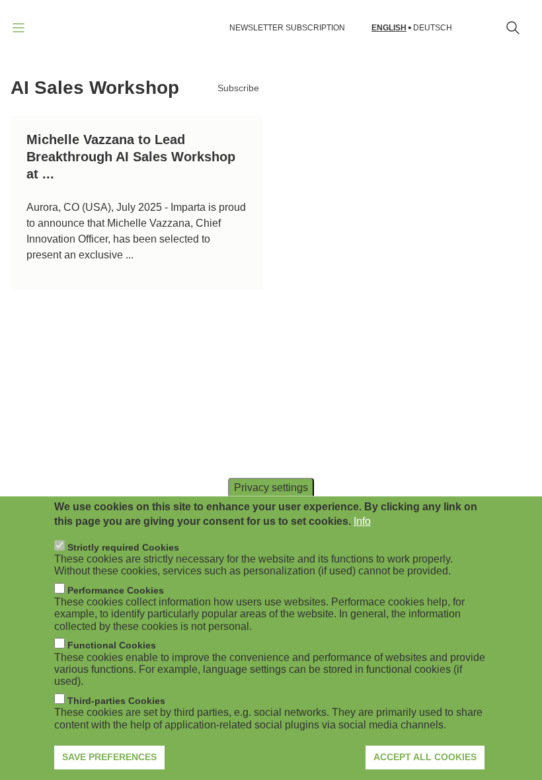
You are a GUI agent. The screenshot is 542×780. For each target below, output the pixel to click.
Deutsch (432, 28)
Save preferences (109, 757)
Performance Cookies (115, 590)
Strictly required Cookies (123, 547)
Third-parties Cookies (116, 700)
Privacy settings (271, 486)
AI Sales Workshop (95, 87)
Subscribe (238, 88)
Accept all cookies (425, 757)
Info (362, 521)
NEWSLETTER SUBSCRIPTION (287, 27)
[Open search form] (513, 28)
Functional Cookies (111, 645)
